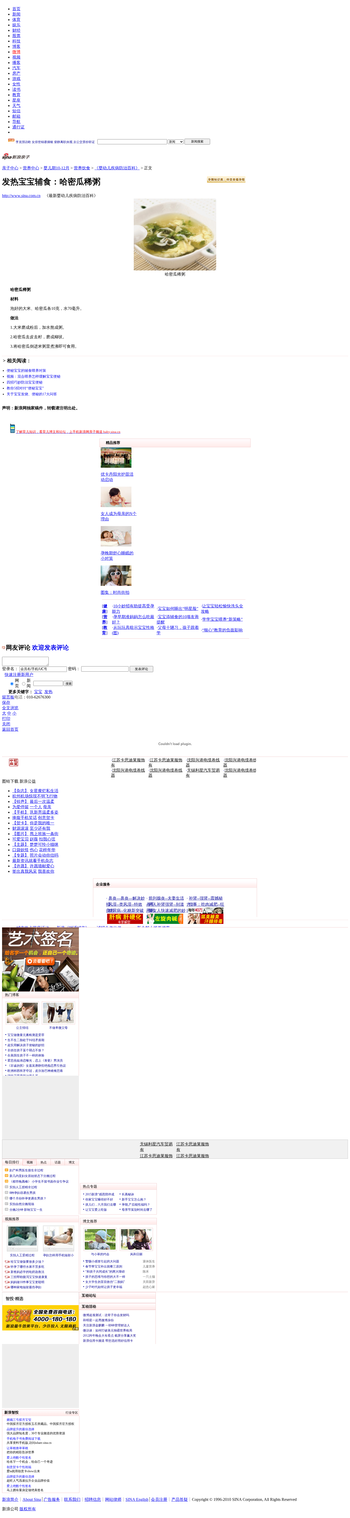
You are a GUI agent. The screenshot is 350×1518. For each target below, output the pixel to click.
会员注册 (159, 1499)
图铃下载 (10, 781)
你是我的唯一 (42, 823)
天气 (16, 105)
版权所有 (27, 1509)
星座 (16, 100)
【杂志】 (20, 791)
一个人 (36, 807)
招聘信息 (93, 1499)
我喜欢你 (46, 871)
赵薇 (34, 839)
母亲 (47, 807)
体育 (16, 19)
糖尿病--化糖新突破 (126, 910)
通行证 (18, 127)
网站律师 (113, 1499)
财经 (16, 30)
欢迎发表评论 (50, 647)
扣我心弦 (47, 839)
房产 (16, 73)
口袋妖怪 (20, 850)
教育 (16, 95)
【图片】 (20, 834)
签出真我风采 (24, 871)
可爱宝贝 (20, 839)
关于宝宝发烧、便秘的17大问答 (32, 394)
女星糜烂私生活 (44, 791)
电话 (18, 697)
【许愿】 (20, 866)
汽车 (16, 68)
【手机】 (20, 812)
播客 (16, 62)
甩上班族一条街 (44, 834)
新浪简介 (10, 1499)
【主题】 (20, 844)
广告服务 (52, 1499)
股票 (16, 36)
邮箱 (16, 116)
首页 (16, 9)
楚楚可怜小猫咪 (44, 844)
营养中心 (31, 168)
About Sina (32, 1499)
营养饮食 (82, 168)
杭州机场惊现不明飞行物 (34, 796)
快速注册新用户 (19, 674)
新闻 (16, 14)
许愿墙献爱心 (42, 866)
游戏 (16, 79)
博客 (16, 46)
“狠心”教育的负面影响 (222, 630)
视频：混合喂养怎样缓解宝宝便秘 (33, 376)
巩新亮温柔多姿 (44, 812)
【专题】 (20, 855)
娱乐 (16, 25)
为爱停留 (20, 807)
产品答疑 (179, 1499)
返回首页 (10, 729)
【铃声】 (20, 801)
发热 (48, 692)
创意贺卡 (46, 817)
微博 (16, 52)
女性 (16, 84)
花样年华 (47, 850)
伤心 (34, 850)
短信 (16, 111)
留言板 (8, 697)
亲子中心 (10, 168)
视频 (16, 57)
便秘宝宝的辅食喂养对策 (26, 371)
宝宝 (38, 692)
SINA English (137, 1499)
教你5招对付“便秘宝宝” (25, 388)
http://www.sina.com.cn (21, 195)
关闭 (6, 724)
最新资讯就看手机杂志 (32, 860)
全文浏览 (10, 708)
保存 (6, 702)
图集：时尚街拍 (115, 592)
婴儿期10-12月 (56, 168)
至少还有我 (40, 828)
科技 (16, 41)
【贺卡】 (20, 823)
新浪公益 (27, 781)
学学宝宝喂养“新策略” (222, 619)
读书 (16, 89)
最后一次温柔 (42, 801)
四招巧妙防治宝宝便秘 (25, 382)
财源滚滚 (20, 828)
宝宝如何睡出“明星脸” (178, 608)
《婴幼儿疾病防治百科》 (117, 168)
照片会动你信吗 (44, 855)
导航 (16, 121)
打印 (6, 718)
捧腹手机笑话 (24, 817)
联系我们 (72, 1499)
